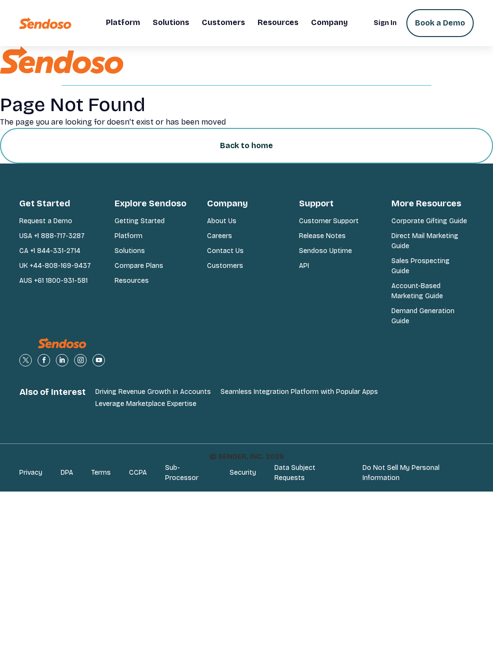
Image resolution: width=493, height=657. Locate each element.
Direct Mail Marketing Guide (424, 241)
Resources (132, 281)
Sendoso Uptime (325, 251)
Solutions (130, 251)
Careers (219, 236)
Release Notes (322, 236)
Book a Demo (440, 22)
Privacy (30, 472)
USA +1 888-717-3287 (52, 236)
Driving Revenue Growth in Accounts (153, 392)
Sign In (385, 23)
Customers (225, 266)
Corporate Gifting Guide (429, 221)
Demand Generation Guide (422, 316)
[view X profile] (25, 360)
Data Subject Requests (294, 473)
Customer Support (329, 221)
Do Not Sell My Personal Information (401, 473)
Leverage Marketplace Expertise (145, 404)
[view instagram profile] (80, 360)
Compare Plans (139, 266)
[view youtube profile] (98, 360)
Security (243, 472)
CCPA (138, 472)
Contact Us (225, 251)
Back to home (246, 145)
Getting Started (140, 221)
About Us (221, 221)
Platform (129, 236)
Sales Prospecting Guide (420, 266)
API (304, 266)
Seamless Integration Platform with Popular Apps (299, 392)
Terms (101, 472)
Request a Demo (45, 221)
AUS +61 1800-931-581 (53, 281)
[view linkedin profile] (62, 360)
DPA (67, 472)
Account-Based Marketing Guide (417, 291)
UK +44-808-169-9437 (55, 266)
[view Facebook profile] (44, 360)
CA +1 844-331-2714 (49, 251)
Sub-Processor (181, 473)
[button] (123, 23)
